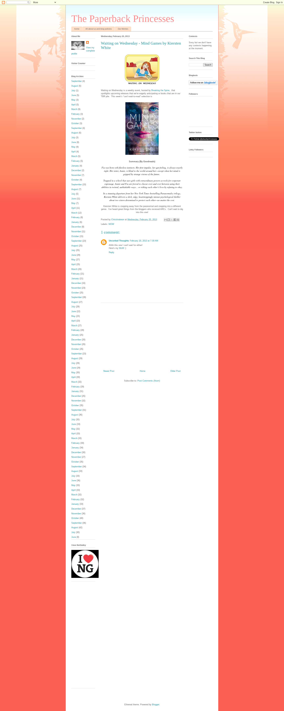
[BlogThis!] (168, 219)
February (75, 114)
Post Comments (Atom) (148, 380)
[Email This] (165, 219)
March (74, 109)
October (75, 123)
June (73, 95)
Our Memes (123, 29)
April (73, 104)
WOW (111, 224)
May (73, 100)
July (73, 90)
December (76, 170)
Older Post (175, 371)
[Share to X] (171, 219)
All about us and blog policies (98, 29)
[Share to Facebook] (175, 219)
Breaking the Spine (160, 90)
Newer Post (108, 371)
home (76, 29)
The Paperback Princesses (122, 18)
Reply (111, 252)
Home (142, 371)
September (76, 81)
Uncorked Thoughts (119, 240)
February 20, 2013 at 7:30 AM (144, 240)
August (74, 86)
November (76, 119)
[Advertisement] (142, 335)
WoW (121, 248)
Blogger (155, 704)
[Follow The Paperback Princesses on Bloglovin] (203, 84)
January (75, 166)
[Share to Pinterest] (178, 219)
